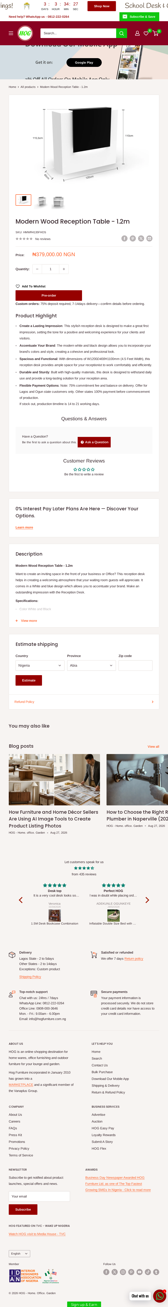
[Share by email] (149, 238)
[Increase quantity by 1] (63, 269)
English (15, 1253)
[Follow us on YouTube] (139, 1272)
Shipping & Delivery (106, 1085)
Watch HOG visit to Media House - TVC (37, 1234)
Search (97, 1058)
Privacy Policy (19, 1148)
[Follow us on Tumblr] (156, 1272)
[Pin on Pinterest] (133, 238)
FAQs (13, 1128)
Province (74, 656)
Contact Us (100, 1065)
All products (28, 87)
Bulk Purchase (102, 1072)
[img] (84, 868)
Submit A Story (102, 1142)
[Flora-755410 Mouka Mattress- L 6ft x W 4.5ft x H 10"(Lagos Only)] (123, 915)
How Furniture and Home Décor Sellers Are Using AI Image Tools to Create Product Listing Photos (53, 819)
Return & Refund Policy (108, 1092)
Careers (14, 1121)
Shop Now (72, 6)
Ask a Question (96, 442)
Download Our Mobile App (110, 1079)
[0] (155, 33)
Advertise (98, 1114)
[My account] (137, 33)
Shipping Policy (30, 977)
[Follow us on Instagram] (123, 1272)
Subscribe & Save (142, 16)
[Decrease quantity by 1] (37, 269)
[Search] (121, 33)
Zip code (125, 656)
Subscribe (23, 1209)
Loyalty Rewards (104, 1135)
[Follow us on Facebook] (106, 1272)
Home (12, 87)
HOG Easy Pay (103, 1128)
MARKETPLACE (21, 1084)
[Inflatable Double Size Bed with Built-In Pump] (64, 915)
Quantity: (23, 269)
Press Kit (15, 1135)
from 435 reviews (84, 874)
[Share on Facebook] (124, 238)
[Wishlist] (146, 33)
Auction (97, 1121)
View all (154, 746)
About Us (15, 1114)
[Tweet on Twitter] (141, 238)
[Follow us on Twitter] (115, 1272)
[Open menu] (11, 33)
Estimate (28, 680)
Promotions (17, 1142)
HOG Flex (99, 1148)
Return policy (133, 958)
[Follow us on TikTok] (148, 1272)
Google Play (84, 62)
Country (22, 656)
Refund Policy (24, 702)
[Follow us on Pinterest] (131, 1272)
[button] (22, 900)
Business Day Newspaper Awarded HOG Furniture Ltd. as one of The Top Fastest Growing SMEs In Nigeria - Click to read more (118, 1184)
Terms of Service (21, 1155)
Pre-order (49, 295)
